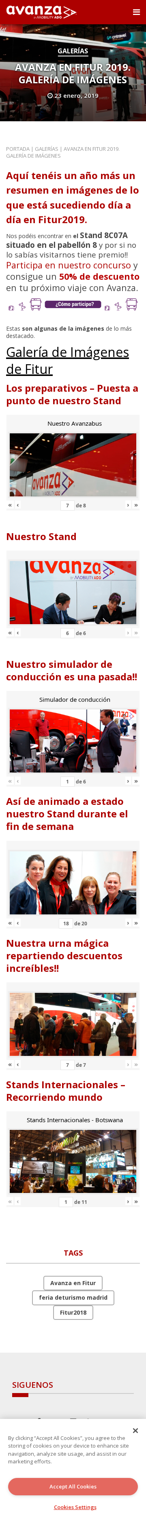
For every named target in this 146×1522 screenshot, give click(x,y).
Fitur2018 (73, 1312)
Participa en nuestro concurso (68, 265)
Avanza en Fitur (73, 1283)
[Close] (135, 1430)
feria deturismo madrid (73, 1297)
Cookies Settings (75, 1507)
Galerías (73, 50)
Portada (18, 148)
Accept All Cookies (73, 1486)
